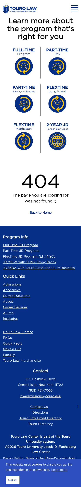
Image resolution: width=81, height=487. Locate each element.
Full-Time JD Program (20, 245)
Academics (12, 290)
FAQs (7, 337)
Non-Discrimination (61, 458)
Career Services (15, 307)
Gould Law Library (18, 332)
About (8, 301)
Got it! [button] (12, 479)
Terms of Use (35, 458)
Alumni (8, 313)
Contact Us (39, 406)
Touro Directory (40, 424)
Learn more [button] (59, 469)
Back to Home (41, 212)
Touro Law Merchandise (22, 360)
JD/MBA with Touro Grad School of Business (39, 268)
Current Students (16, 296)
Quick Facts (12, 343)
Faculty (9, 355)
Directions (40, 412)
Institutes (10, 318)
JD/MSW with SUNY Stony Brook (29, 262)
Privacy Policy (13, 458)
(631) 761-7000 (41, 390)
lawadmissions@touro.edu (40, 396)
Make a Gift (12, 349)
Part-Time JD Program (21, 250)
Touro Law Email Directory (40, 418)
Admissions (12, 284)
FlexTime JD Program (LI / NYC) (29, 256)
